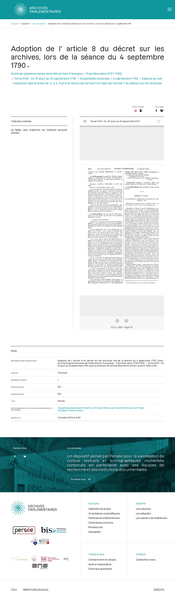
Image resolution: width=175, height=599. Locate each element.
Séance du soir (152, 78)
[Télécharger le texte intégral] (141, 110)
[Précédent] (117, 320)
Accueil (14, 23)
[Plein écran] (158, 121)
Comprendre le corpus (102, 559)
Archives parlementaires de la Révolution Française (47, 73)
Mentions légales (35, 589)
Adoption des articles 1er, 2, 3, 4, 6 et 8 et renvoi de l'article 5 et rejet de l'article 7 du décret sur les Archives (88, 83)
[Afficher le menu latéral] (84, 121)
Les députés (143, 513)
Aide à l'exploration (100, 564)
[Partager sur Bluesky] (161, 110)
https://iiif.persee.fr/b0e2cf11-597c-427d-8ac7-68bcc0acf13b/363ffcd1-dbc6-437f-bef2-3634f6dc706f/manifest (101, 409)
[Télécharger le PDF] (135, 110)
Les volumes (39, 23)
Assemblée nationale (94, 78)
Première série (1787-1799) (104, 73)
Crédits (158, 589)
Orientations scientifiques (104, 513)
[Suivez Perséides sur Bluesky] (25, 456)
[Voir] (28, 65)
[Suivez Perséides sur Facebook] (15, 456)
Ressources (95, 527)
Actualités (94, 531)
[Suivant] (126, 320)
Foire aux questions (100, 568)
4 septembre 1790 (125, 78)
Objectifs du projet (99, 508)
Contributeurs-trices (100, 522)
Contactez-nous (145, 559)
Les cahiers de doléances (151, 517)
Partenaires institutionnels (104, 517)
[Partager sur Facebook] (156, 110)
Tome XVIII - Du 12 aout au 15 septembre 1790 (45, 78)
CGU (14, 589)
